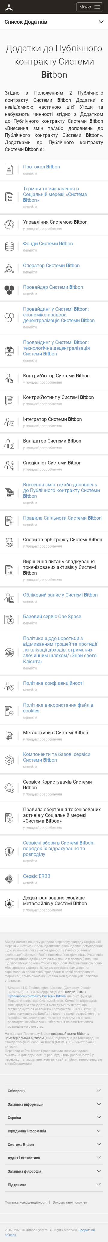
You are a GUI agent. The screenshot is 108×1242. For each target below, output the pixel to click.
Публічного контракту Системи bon (37, 996)
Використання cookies (70, 1202)
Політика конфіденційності (25, 1202)
